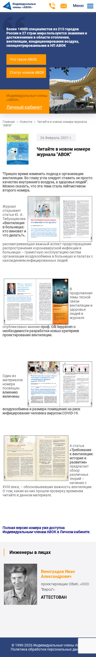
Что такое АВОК (23, 59)
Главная (9, 122)
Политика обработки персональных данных (48, 649)
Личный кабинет (24, 107)
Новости (26, 122)
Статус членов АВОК (27, 72)
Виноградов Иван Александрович (58, 574)
